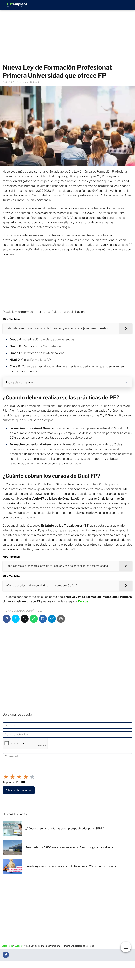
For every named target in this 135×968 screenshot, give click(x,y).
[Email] (61, 619)
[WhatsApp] (34, 619)
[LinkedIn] (43, 619)
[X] (25, 619)
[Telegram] (52, 619)
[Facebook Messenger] (16, 619)
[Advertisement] (67, 37)
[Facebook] (7, 619)
